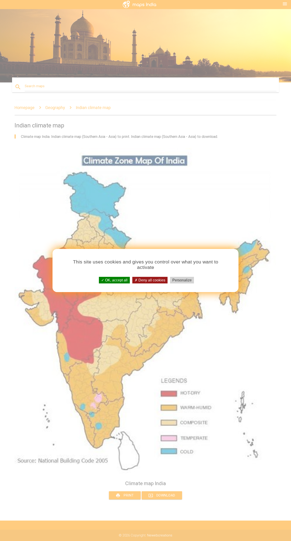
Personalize (182, 280)
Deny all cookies (151, 280)
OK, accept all (116, 280)
